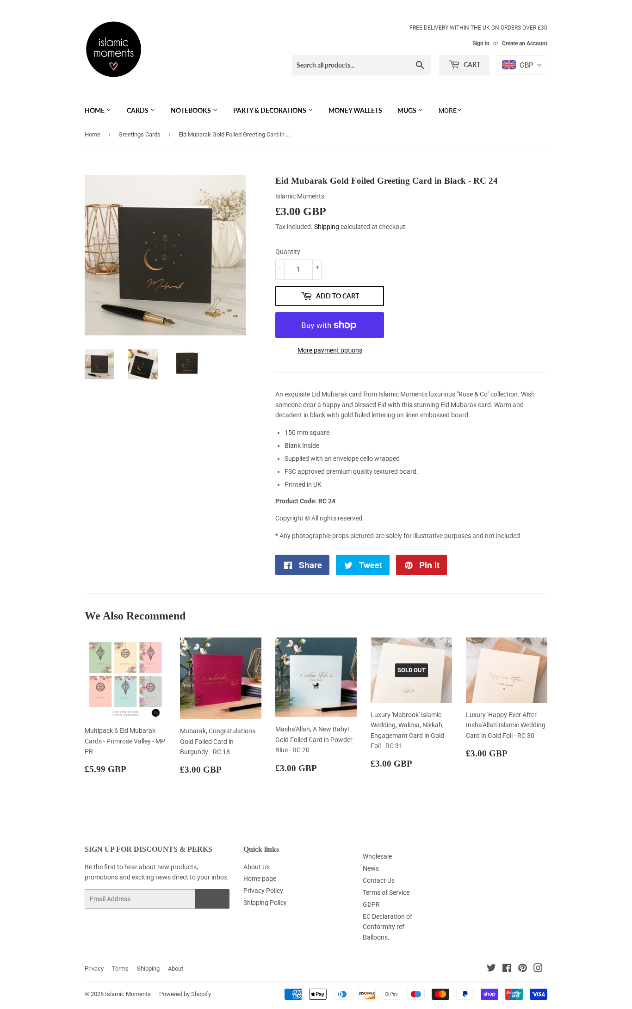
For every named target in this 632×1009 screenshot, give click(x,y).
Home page (259, 878)
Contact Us (379, 880)
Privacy (94, 968)
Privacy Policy (263, 890)
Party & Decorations (270, 110)
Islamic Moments (128, 993)
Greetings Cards (139, 134)
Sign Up (212, 899)
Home (95, 110)
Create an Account (524, 43)
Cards (138, 110)
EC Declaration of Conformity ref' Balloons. (387, 927)
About (175, 968)
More (448, 110)
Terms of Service (386, 892)
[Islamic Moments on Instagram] (538, 969)
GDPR (371, 904)
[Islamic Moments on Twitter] (491, 969)
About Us (256, 867)
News (371, 868)
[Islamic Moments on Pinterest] (522, 969)
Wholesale (377, 856)
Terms (120, 968)
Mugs (407, 110)
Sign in (480, 43)
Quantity (287, 251)
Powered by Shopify (185, 993)
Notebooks (191, 110)
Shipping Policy (265, 902)
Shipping (326, 226)
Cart (471, 64)
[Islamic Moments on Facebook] (507, 969)
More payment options (329, 350)
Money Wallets (355, 110)
